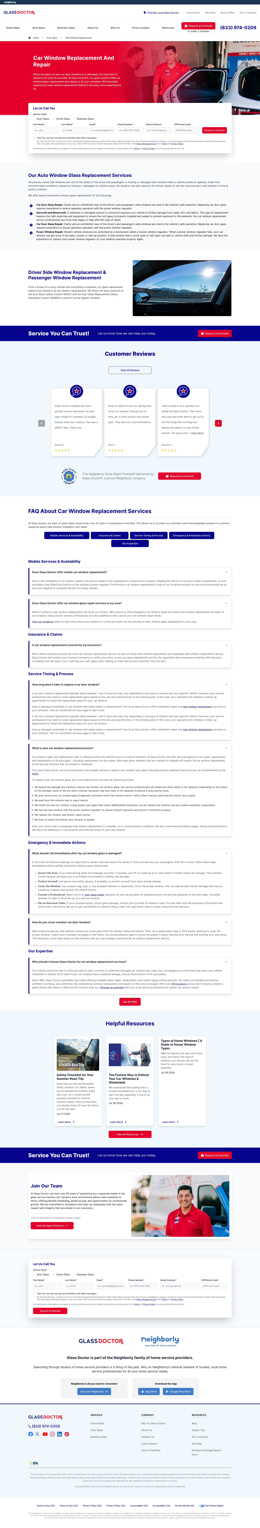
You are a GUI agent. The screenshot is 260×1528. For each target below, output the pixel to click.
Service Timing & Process (148, 535)
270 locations (179, 983)
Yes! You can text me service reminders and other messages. (67, 137)
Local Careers (149, 1443)
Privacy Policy (177, 144)
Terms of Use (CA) (69, 1505)
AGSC (35, 773)
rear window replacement (197, 706)
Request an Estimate (214, 130)
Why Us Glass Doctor (153, 1423)
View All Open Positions (50, 1225)
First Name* (39, 124)
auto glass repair (94, 894)
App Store (151, 1391)
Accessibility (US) (139, 1505)
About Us (146, 1430)
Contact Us (147, 1436)
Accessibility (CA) (161, 1505)
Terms (164, 144)
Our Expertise (130, 543)
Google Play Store (180, 1391)
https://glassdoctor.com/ (146, 144)
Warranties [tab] (210, 12)
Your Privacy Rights (214, 1505)
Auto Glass (43, 118)
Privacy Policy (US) (92, 1505)
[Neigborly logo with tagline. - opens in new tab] (160, 1341)
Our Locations (200, 1436)
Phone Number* (125, 124)
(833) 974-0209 (46, 1426)
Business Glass (85, 118)
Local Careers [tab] (193, 12)
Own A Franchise (150, 1450)
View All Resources (128, 1134)
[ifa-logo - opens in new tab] (33, 1463)
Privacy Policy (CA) (115, 1505)
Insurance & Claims (110, 535)
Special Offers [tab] (228, 12)
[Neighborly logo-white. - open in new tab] (10, 2)
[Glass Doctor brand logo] (19, 12)
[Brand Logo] (54, 1417)
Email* (93, 124)
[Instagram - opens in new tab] (52, 1434)
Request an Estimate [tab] (200, 25)
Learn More (64, 1121)
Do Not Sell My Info (184, 1505)
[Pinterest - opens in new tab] (66, 1434)
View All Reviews (130, 370)
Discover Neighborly (92, 1391)
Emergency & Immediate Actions (191, 535)
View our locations (42, 621)
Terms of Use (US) (46, 1505)
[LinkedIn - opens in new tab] (59, 1434)
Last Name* (67, 124)
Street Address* (154, 124)
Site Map (197, 1443)
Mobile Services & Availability (66, 535)
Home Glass (63, 118)
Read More (197, 433)
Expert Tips (198, 1430)
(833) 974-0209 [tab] (238, 27)
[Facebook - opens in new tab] (30, 1434)
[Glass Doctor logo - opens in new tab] (101, 1341)
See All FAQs (130, 1001)
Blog (194, 1423)
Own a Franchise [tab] (248, 12)
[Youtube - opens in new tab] (45, 1434)
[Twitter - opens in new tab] (38, 1434)
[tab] (161, 12)
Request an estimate (112, 987)
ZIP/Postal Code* (182, 124)
